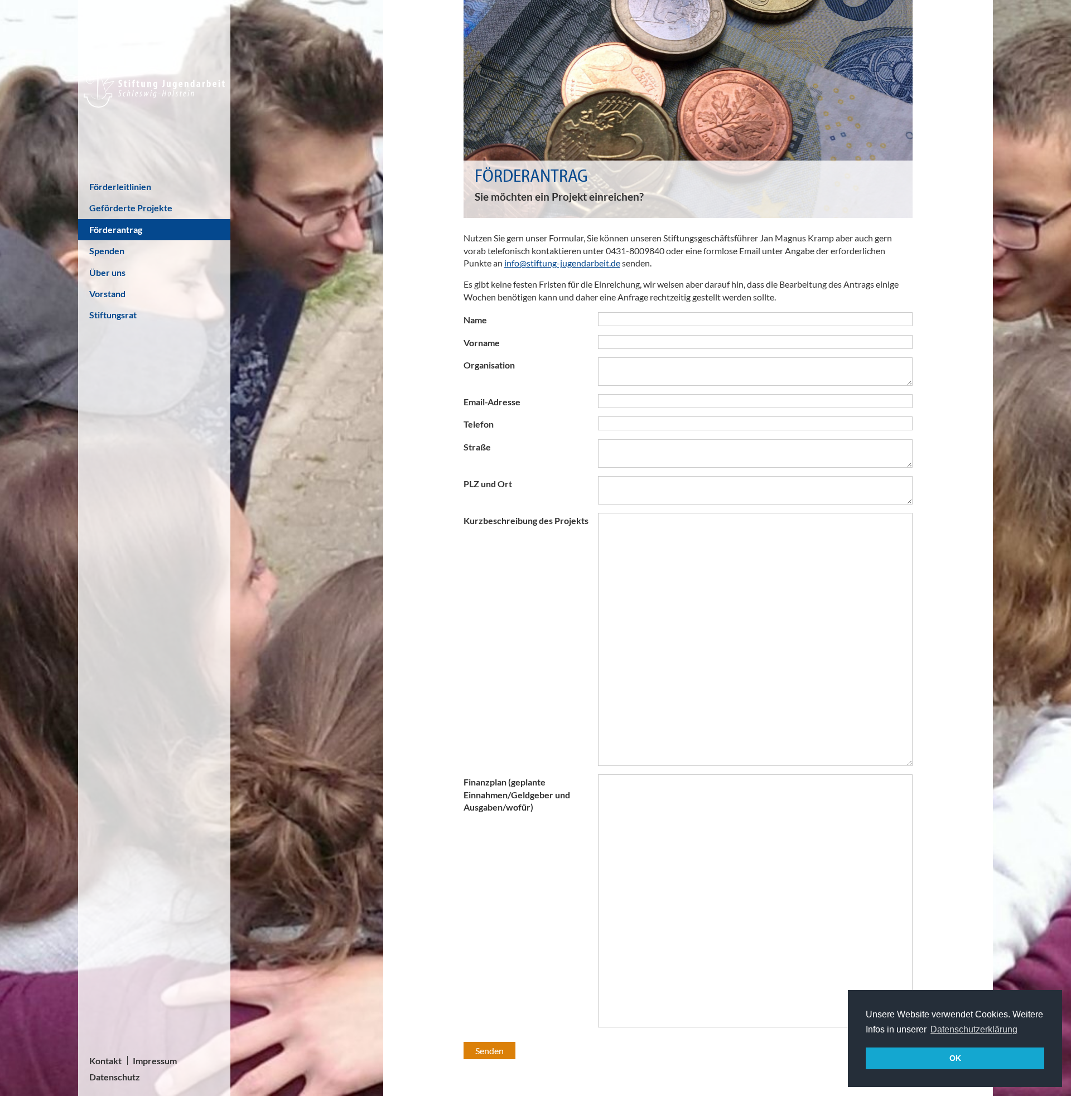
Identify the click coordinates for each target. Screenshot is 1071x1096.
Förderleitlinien (120, 186)
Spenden (106, 250)
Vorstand (107, 293)
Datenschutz (114, 1076)
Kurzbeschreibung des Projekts (526, 520)
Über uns (107, 272)
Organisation (489, 365)
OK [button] (955, 1058)
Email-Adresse (492, 401)
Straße (477, 447)
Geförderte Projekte (130, 207)
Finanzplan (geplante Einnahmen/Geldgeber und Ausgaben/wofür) (517, 794)
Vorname (482, 342)
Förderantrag (115, 229)
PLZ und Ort (488, 483)
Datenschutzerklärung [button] (973, 1029)
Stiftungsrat (113, 314)
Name (475, 319)
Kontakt (105, 1060)
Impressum (155, 1060)
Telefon (479, 424)
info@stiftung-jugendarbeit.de (562, 263)
